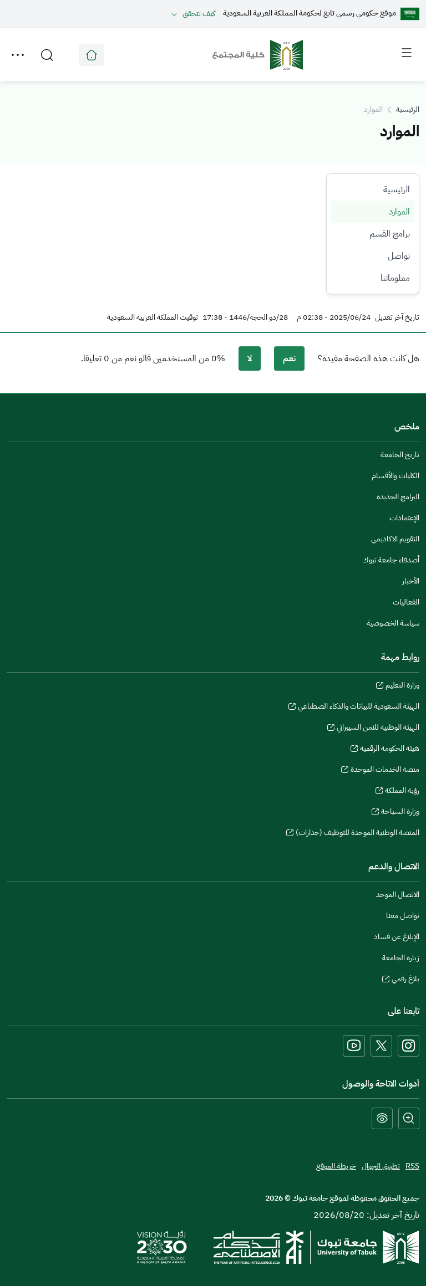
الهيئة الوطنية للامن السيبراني (378, 728)
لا (249, 358)
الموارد (399, 211)
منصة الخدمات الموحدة (385, 771)
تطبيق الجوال (381, 1166)
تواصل (399, 256)
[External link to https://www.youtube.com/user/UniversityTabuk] (354, 1046)
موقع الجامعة (91, 55)
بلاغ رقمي (405, 980)
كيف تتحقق (198, 13)
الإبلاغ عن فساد (396, 936)
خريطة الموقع (336, 1166)
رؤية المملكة (402, 792)
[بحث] (47, 55)
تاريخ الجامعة (400, 454)
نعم (289, 358)
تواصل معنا (402, 915)
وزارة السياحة (400, 813)
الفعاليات (406, 602)
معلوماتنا (395, 278)
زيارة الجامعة (400, 958)
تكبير (408, 1118)
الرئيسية (407, 109)
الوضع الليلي (382, 1118)
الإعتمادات (404, 518)
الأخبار (410, 581)
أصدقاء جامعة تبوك (391, 560)
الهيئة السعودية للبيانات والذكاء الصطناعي (358, 707)
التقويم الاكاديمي (395, 539)
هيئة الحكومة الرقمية (389, 749)
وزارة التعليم (402, 686)
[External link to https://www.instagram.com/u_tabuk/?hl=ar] (408, 1046)
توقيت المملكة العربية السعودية (152, 317)
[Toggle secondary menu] (18, 55)
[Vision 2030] (162, 1246)
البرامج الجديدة (398, 497)
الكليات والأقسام (395, 475)
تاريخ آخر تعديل (397, 317)
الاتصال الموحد (397, 894)
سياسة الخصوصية (393, 623)
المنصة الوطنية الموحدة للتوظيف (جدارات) (357, 834)
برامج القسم (389, 233)
